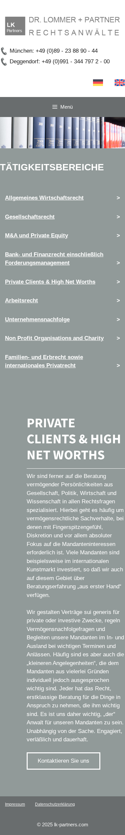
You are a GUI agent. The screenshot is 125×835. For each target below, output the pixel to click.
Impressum (15, 804)
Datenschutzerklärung (55, 804)
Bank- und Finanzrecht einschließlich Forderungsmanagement (54, 258)
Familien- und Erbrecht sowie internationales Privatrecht (44, 361)
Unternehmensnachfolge (37, 319)
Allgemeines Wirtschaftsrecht (44, 198)
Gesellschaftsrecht (30, 217)
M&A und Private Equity (36, 235)
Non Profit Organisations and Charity (54, 338)
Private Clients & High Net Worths (50, 282)
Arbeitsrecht (21, 300)
